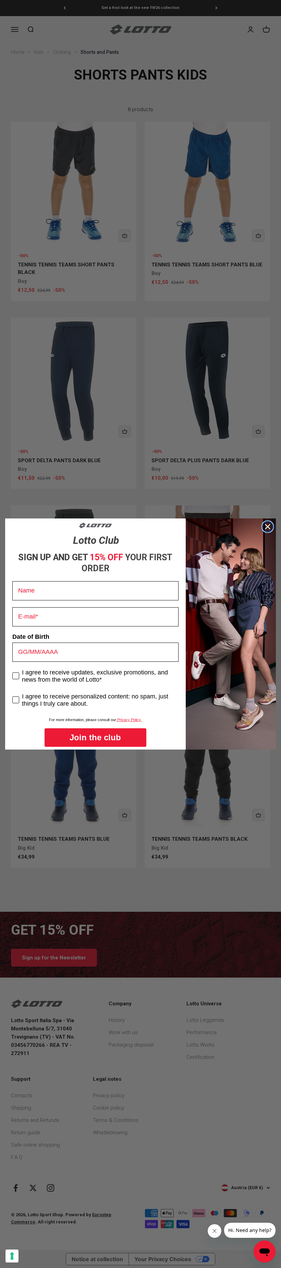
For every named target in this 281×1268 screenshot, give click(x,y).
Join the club (95, 737)
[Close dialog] (267, 526)
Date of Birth (30, 636)
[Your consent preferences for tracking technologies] (12, 1256)
